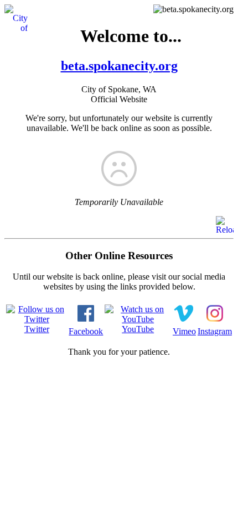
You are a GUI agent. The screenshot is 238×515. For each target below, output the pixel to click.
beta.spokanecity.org (119, 66)
